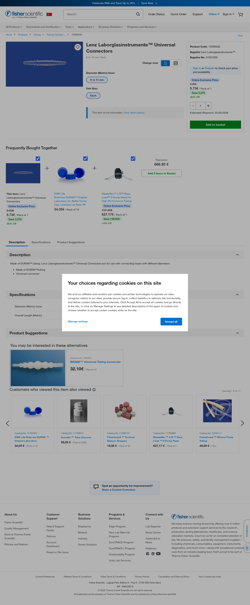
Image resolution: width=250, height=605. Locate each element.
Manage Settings (78, 321)
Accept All (171, 321)
